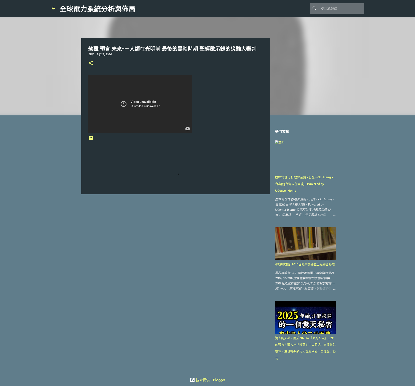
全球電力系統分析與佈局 (97, 9)
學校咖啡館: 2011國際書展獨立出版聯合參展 (305, 264)
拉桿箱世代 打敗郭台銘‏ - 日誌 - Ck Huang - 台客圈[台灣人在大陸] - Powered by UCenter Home (304, 183)
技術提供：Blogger (210, 380)
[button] (90, 63)
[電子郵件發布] (90, 139)
